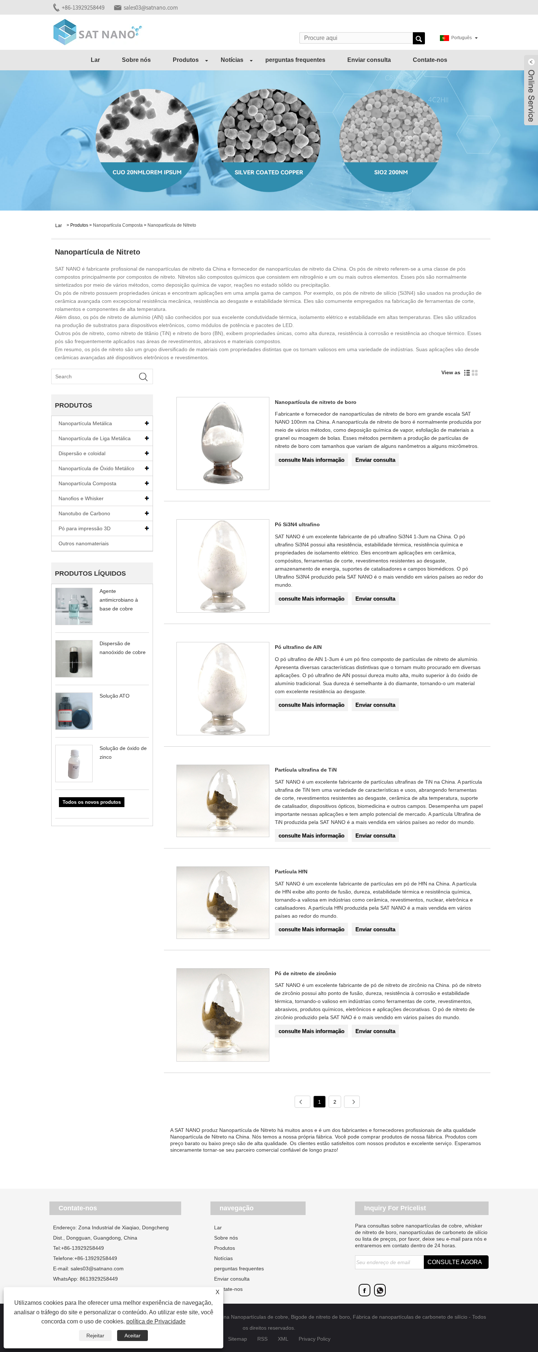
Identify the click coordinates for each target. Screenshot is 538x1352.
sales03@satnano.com (151, 7)
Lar (95, 60)
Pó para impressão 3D (85, 528)
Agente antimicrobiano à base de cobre (119, 600)
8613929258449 (99, 1279)
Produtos (186, 60)
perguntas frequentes (295, 60)
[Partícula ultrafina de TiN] (223, 802)
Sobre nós (136, 60)
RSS (262, 1339)
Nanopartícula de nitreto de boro (315, 402)
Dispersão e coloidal (82, 453)
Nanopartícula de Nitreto (171, 225)
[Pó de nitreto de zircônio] (223, 1016)
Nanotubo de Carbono (84, 513)
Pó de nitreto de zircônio (305, 973)
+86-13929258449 (83, 7)
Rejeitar (95, 1335)
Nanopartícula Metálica (85, 423)
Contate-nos (430, 60)
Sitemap (237, 1339)
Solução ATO (115, 696)
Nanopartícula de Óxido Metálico (96, 468)
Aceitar (132, 1335)
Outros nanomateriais (84, 543)
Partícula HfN (291, 871)
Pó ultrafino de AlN (298, 647)
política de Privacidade (156, 1321)
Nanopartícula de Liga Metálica (95, 438)
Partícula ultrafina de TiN (306, 770)
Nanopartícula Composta (118, 225)
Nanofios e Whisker (81, 498)
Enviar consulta (369, 60)
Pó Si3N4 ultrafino (297, 524)
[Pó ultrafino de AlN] (223, 690)
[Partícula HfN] (223, 903)
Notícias (232, 60)
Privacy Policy (314, 1339)
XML (283, 1339)
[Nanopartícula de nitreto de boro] (223, 445)
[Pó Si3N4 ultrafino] (223, 567)
